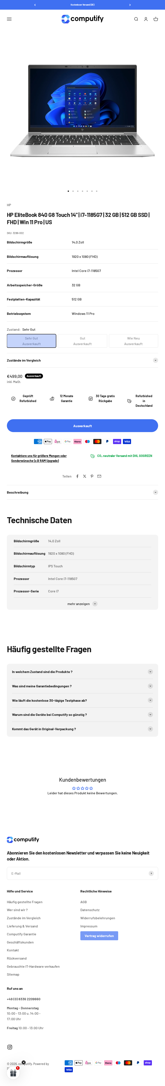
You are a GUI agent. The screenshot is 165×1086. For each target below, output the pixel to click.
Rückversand (17, 958)
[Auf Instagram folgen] (10, 1047)
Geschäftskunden (20, 942)
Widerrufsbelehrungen (97, 918)
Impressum (88, 926)
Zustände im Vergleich (24, 918)
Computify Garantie (21, 934)
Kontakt (13, 950)
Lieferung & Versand (22, 926)
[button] (13, 1073)
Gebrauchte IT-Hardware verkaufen (33, 966)
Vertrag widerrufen (99, 936)
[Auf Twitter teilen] (84, 476)
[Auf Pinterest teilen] (92, 476)
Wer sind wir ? (17, 910)
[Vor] (130, 5)
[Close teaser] (23, 1062)
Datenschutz (89, 910)
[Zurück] (35, 5)
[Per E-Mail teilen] (99, 476)
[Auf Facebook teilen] (77, 476)
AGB (83, 902)
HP (9, 205)
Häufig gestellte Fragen (25, 902)
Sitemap (13, 974)
